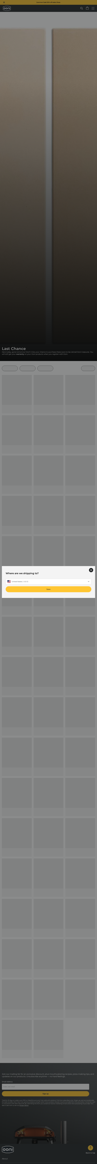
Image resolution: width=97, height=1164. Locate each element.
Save (48, 589)
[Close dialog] (91, 570)
